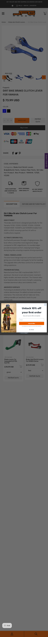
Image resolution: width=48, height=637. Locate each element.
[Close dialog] (45, 305)
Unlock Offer (31, 323)
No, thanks (31, 329)
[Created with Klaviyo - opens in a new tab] (24, 333)
